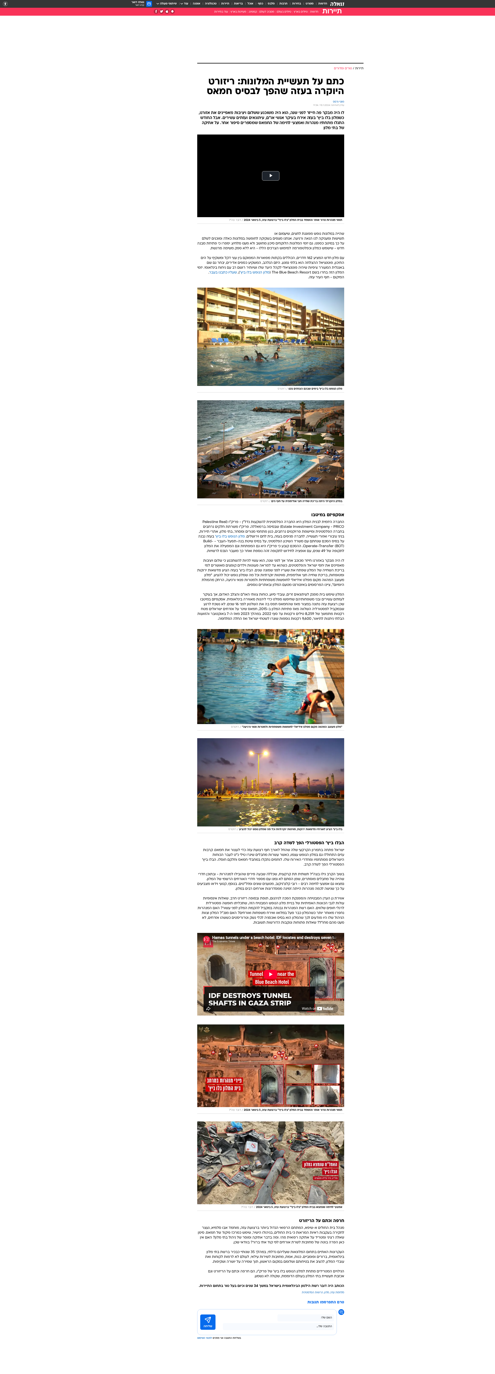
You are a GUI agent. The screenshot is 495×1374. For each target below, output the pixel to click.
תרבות (283, 3)
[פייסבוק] (156, 11)
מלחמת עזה (337, 1292)
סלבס (271, 3)
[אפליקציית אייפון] (167, 11)
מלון (326, 1292)
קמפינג (253, 12)
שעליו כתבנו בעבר (223, 272)
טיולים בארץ (301, 12)
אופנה (196, 3)
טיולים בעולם (284, 12)
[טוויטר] (161, 11)
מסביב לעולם (266, 12)
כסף (260, 3)
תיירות (225, 3)
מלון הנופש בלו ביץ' (255, 272)
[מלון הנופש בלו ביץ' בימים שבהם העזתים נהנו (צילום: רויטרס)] (270, 340)
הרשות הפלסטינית (312, 1292)
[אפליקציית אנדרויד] (172, 11)
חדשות (322, 3)
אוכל (250, 3)
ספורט (310, 3)
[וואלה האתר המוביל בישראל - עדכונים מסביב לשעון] (337, 4)
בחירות (296, 3)
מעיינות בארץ (238, 12)
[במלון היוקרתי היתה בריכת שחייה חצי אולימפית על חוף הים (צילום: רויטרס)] (270, 452)
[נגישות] (5, 4)
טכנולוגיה (211, 3)
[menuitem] (320, 4)
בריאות (238, 3)
